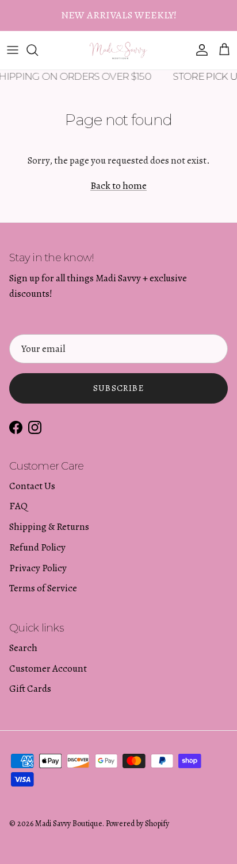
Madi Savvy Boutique (68, 823)
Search (23, 647)
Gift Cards (30, 688)
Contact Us (32, 486)
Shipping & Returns (49, 526)
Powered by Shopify (137, 823)
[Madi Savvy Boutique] (119, 50)
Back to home (118, 185)
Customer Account (48, 668)
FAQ (18, 506)
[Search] (38, 50)
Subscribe (118, 388)
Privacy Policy (38, 568)
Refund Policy (37, 547)
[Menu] (12, 50)
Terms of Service (43, 588)
